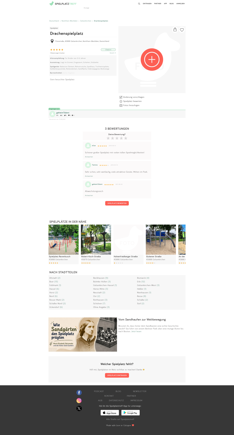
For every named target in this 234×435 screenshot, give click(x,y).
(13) (56, 281)
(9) (106, 277)
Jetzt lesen (136, 331)
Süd (139, 303)
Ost (95, 296)
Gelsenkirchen (85, 21)
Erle (139, 281)
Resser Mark (55, 299)
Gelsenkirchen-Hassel (103, 285)
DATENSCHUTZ (116, 400)
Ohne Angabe (99, 307)
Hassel (52, 288)
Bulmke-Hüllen (100, 281)
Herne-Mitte (99, 288)
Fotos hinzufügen (131, 105)
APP (165, 4)
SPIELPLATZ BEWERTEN (117, 203)
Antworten (89, 157)
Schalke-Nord (55, 303)
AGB (100, 400)
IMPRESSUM (136, 400)
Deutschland (54, 21)
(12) (143, 281)
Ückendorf (54, 307)
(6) (57, 288)
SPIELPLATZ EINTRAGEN (117, 375)
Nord (51, 296)
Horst (51, 292)
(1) (60, 285)
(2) (59, 277)
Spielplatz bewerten (132, 101)
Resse (140, 296)
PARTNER (157, 4)
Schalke (141, 299)
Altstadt (53, 277)
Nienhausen (142, 292)
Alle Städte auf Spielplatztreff (120, 419)
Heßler (140, 288)
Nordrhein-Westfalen (70, 21)
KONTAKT (109, 395)
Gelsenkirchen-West (146, 285)
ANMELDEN (180, 4)
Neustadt (97, 292)
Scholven (97, 303)
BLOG (172, 4)
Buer (51, 281)
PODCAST (99, 391)
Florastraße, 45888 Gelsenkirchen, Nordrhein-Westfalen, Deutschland (82, 41)
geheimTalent (62, 112)
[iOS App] (110, 414)
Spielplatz (54, 28)
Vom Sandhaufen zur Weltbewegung (142, 319)
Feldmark (53, 285)
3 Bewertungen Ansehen (57, 53)
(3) (109, 281)
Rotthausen (98, 299)
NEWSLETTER (139, 391)
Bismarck (141, 277)
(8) (144, 296)
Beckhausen (99, 277)
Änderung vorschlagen (133, 97)
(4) (148, 277)
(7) (104, 303)
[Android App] (130, 414)
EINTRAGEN (147, 4)
